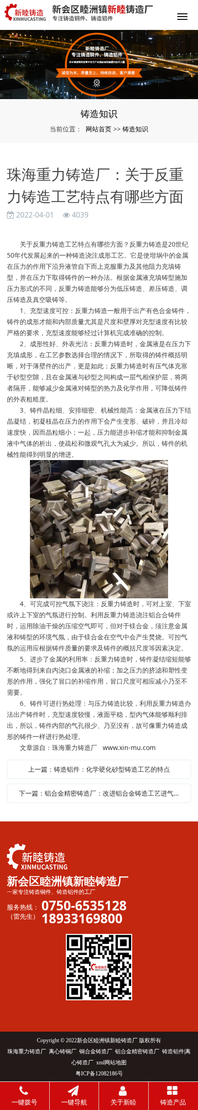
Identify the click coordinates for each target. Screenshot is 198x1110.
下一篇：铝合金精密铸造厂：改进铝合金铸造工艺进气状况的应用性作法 (101, 793)
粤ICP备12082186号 (99, 1073)
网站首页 (98, 128)
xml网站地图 (111, 1062)
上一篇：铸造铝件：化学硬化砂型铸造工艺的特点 (99, 769)
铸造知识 (135, 128)
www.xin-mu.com (129, 747)
